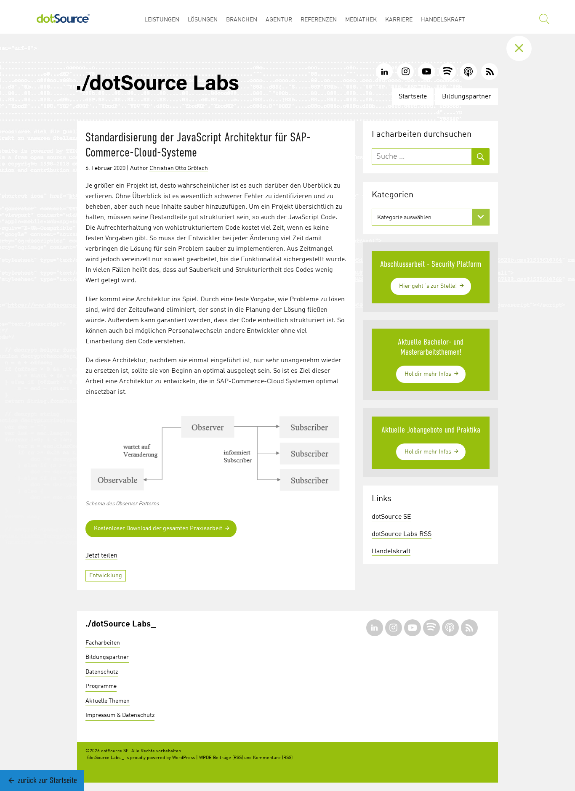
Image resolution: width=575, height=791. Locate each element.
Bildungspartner (466, 96)
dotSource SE (391, 517)
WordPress (183, 758)
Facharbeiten (102, 643)
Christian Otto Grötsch (178, 168)
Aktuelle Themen (107, 701)
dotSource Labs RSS (401, 534)
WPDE (205, 758)
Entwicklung (105, 576)
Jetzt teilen (101, 555)
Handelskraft (391, 551)
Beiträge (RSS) (228, 758)
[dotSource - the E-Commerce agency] (63, 17)
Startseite (413, 96)
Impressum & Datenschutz (119, 715)
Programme (101, 686)
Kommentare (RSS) (273, 758)
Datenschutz (101, 672)
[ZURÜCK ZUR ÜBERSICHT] (525, 48)
